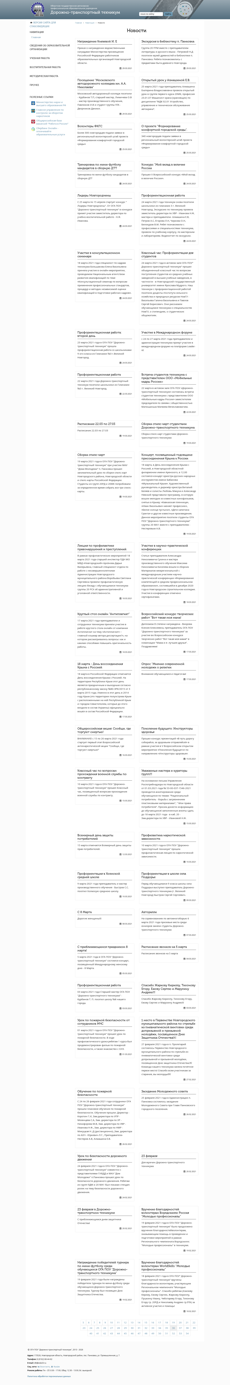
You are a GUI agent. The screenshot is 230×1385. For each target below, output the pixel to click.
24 (90, 1327)
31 (139, 1327)
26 (104, 1327)
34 (159, 1327)
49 (152, 1333)
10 (111, 1322)
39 (194, 1327)
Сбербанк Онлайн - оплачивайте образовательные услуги (50, 131)
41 (97, 1333)
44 (118, 1333)
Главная (36, 37)
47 (139, 1333)
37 (180, 1327)
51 (166, 1333)
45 (125, 1333)
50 (159, 1333)
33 (152, 1327)
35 (166, 1327)
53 (180, 1333)
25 (97, 1327)
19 (173, 1322)
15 (145, 1322)
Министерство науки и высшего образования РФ (51, 104)
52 (173, 1333)
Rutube (56, 1366)
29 (125, 1327)
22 (194, 1322)
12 (125, 1322)
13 (132, 1322)
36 (173, 1327)
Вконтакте (45, 1366)
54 (187, 1333)
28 (118, 1327)
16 (152, 1322)
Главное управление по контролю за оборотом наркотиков (50, 113)
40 (90, 1333)
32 (146, 1327)
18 (166, 1322)
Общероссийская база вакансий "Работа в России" (52, 122)
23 (84, 1327)
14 (139, 1322)
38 (187, 1327)
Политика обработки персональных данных (49, 1376)
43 (111, 1333)
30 (132, 1327)
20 (180, 1322)
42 (104, 1333)
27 (111, 1327)
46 (132, 1333)
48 (146, 1333)
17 (159, 1322)
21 (187, 1322)
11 (118, 1322)
